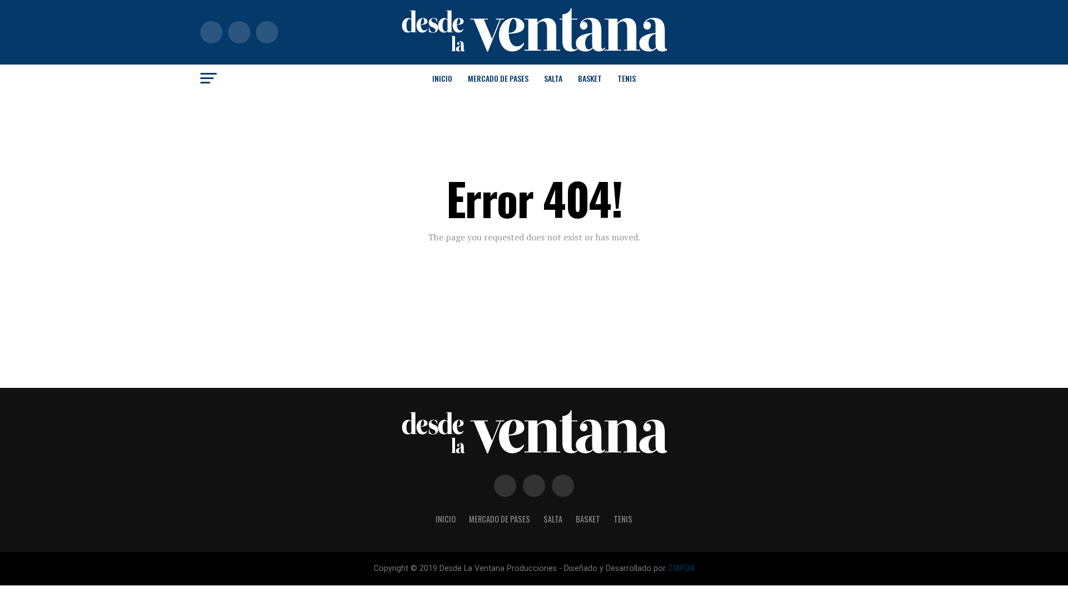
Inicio (442, 78)
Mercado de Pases (498, 78)
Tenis (626, 78)
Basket (590, 78)
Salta (553, 78)
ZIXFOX (681, 568)
